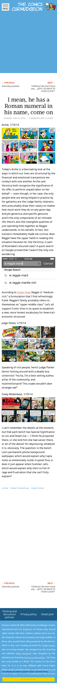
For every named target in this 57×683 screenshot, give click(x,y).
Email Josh (47, 614)
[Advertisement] (28, 43)
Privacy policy (28, 614)
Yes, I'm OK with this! (28, 679)
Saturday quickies (10, 86)
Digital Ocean (48, 645)
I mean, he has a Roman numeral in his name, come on (28, 105)
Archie (5, 488)
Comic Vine (23, 292)
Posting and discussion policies (10, 614)
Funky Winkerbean (19, 488)
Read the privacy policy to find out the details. (27, 673)
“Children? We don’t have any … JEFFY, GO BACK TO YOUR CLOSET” (43, 89)
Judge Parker (37, 488)
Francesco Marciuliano (34, 657)
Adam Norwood (23, 653)
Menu (5, 9)
